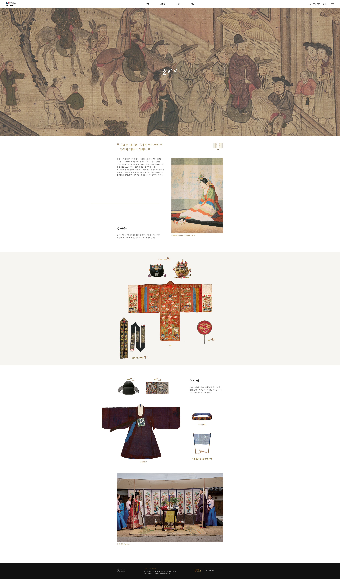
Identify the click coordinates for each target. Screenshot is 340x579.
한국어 (325, 4)
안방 (178, 4)
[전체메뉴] (332, 4)
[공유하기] (310, 4)
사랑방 (162, 4)
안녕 (147, 4)
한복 (192, 4)
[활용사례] (314, 4)
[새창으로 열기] (198, 570)
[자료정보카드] (318, 4)
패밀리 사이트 (210, 570)
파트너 (146, 568)
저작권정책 (153, 568)
